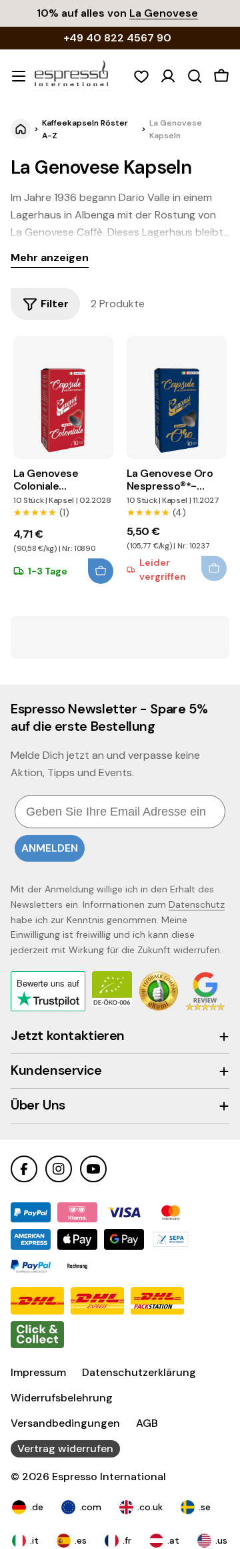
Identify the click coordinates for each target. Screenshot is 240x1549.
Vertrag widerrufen (65, 1448)
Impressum (38, 1372)
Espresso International (109, 1477)
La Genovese (163, 13)
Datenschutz (197, 904)
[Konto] (168, 76)
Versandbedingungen (65, 1423)
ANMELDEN (49, 848)
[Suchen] (195, 76)
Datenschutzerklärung (139, 1372)
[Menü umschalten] (19, 76)
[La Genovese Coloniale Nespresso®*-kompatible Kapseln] (63, 397)
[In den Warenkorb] (100, 571)
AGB (147, 1423)
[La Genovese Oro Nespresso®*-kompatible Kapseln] (177, 397)
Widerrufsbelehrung (62, 1398)
